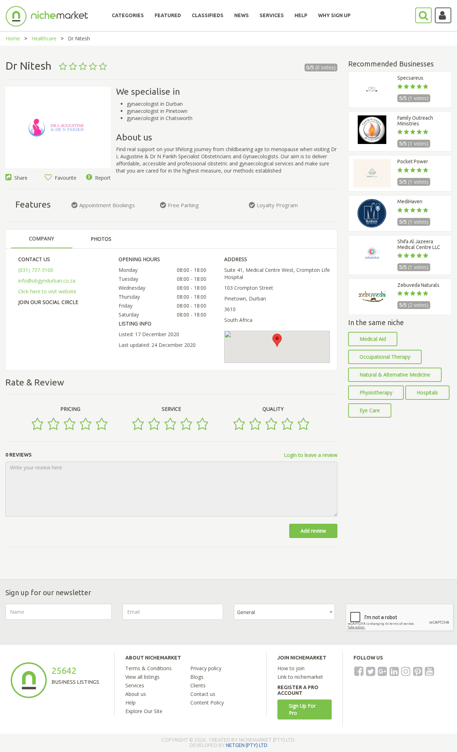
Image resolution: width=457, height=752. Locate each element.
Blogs (197, 676)
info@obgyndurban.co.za (46, 280)
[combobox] (284, 612)
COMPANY (41, 238)
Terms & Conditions (148, 668)
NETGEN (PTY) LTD (246, 745)
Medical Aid (373, 338)
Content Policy (207, 702)
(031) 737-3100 (35, 270)
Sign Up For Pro (302, 709)
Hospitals (427, 392)
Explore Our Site (143, 711)
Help (130, 702)
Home (13, 38)
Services (134, 685)
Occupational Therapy (385, 356)
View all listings (142, 676)
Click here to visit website (47, 291)
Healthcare (43, 38)
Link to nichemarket (300, 676)
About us (135, 694)
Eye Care (370, 410)
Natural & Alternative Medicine (395, 374)
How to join (291, 668)
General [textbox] (246, 612)
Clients (198, 685)
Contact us (202, 694)
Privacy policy (205, 668)
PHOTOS (101, 238)
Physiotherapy (376, 392)
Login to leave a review (310, 455)
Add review (313, 530)
